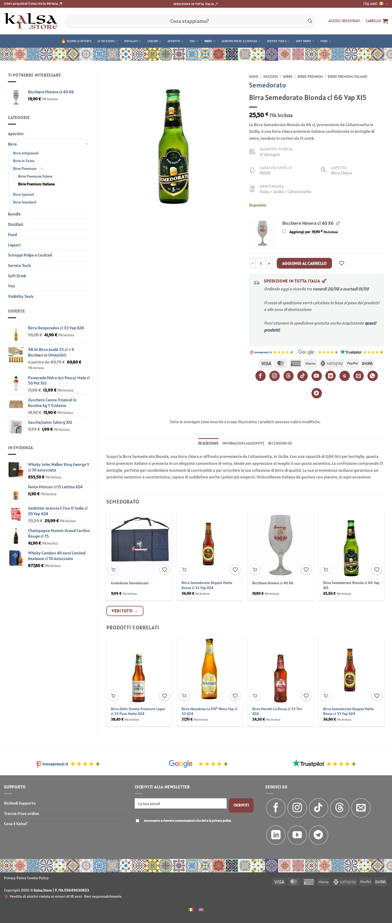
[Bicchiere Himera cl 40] (262, 232)
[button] (344, 21)
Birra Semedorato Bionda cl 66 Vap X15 (351, 585)
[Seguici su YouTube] (297, 835)
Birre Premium (25, 168)
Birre (208, 41)
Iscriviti (241, 805)
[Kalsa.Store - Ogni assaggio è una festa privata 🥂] (30, 21)
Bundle (14, 214)
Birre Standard (24, 202)
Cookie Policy (38, 878)
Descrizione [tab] (208, 443)
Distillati (131, 41)
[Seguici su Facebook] (276, 808)
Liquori (152, 41)
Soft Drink (303, 41)
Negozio (270, 76)
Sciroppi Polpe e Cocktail (240, 41)
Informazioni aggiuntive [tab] (243, 443)
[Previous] (116, 544)
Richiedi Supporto (20, 803)
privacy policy (221, 820)
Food (324, 41)
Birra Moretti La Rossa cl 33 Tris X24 (277, 711)
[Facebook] (260, 376)
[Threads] (288, 376)
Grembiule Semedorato (130, 583)
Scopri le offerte (79, 41)
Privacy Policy (15, 878)
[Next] (374, 544)
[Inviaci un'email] (361, 808)
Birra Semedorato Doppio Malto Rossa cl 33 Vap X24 (207, 585)
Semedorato (267, 85)
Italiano (370, 4)
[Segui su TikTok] (318, 808)
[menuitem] (191, 909)
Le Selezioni (106, 41)
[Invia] (309, 21)
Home (253, 76)
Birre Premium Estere (35, 176)
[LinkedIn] (330, 376)
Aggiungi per (313, 232)
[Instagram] (274, 376)
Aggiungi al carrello (304, 263)
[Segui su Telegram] (318, 835)
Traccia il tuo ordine (21, 813)
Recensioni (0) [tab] (280, 443)
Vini (192, 41)
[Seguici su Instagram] (297, 808)
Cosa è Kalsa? (15, 823)
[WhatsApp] (372, 376)
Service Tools (276, 41)
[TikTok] (302, 376)
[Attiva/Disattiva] (87, 144)
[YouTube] (316, 376)
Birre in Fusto (23, 160)
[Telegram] (316, 393)
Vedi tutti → (125, 610)
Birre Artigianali (26, 153)
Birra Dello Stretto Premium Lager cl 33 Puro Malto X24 (138, 711)
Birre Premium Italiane (36, 184)
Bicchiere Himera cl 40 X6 (272, 583)
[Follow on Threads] (340, 808)
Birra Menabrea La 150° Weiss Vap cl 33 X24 (209, 711)
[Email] (358, 376)
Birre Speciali (23, 194)
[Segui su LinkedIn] (276, 835)
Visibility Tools (21, 296)
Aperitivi (173, 41)
